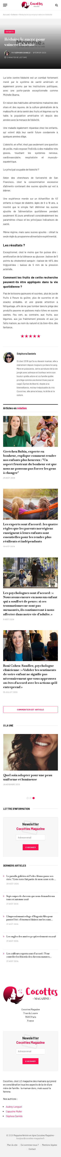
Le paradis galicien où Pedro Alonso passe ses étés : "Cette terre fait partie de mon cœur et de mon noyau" (30, 879)
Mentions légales (49, 1145)
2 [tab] (30, 798)
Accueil (6, 14)
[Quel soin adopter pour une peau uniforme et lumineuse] (30, 752)
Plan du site (12, 1145)
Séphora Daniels (22, 53)
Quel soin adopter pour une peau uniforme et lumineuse (27, 777)
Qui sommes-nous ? (30, 1145)
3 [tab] (33, 798)
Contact (32, 1149)
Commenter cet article (30, 709)
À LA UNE (8, 725)
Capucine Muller (14, 1111)
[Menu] (5, 5)
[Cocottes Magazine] (32, 5)
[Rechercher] (56, 5)
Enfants (14, 14)
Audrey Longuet (14, 1106)
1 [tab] (27, 798)
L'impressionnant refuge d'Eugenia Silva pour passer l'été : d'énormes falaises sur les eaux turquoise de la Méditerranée (29, 919)
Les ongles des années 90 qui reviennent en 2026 (31, 936)
